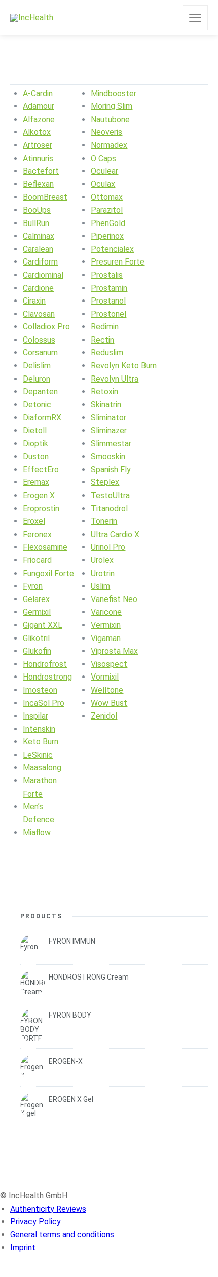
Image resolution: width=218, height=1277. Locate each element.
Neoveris (106, 132)
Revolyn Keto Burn (124, 365)
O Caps (103, 158)
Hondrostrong (47, 677)
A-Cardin (38, 93)
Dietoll (35, 430)
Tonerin (104, 521)
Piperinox (107, 236)
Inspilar (35, 716)
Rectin (102, 340)
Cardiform (40, 262)
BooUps (37, 210)
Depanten (40, 391)
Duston (36, 456)
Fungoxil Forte (48, 573)
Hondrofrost (45, 664)
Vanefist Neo (114, 599)
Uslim (100, 586)
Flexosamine (45, 547)
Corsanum (40, 352)
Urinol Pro (108, 547)
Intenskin (39, 729)
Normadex (109, 145)
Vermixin (106, 625)
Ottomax (107, 197)
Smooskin (108, 456)
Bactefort (41, 171)
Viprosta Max (114, 651)
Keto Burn (40, 741)
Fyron (33, 586)
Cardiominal (43, 275)
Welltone (107, 690)
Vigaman (106, 638)
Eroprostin (41, 508)
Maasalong (42, 767)
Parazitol (107, 210)
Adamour (38, 106)
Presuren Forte (117, 262)
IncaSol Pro (43, 703)
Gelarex (36, 599)
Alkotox (37, 132)
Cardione (38, 288)
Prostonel (108, 314)
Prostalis (107, 275)
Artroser (37, 145)
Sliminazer (109, 430)
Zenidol (104, 716)
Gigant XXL (42, 625)
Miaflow (37, 832)
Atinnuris (38, 158)
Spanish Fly (111, 469)
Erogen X (39, 495)
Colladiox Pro (46, 326)
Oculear (104, 171)
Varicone (106, 612)
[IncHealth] (31, 18)
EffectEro (41, 469)
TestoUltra (110, 495)
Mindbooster (113, 93)
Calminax (38, 236)
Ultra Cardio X (115, 534)
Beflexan (38, 184)
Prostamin (109, 288)
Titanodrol (109, 508)
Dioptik (35, 443)
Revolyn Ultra (114, 379)
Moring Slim (111, 106)
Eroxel (34, 521)
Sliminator (108, 417)
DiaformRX (42, 417)
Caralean (38, 249)
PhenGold (108, 223)
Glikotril (36, 638)
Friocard (37, 560)
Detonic (37, 404)
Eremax (36, 482)
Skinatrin (106, 404)
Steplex (105, 482)
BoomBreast (45, 197)
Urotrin (103, 573)
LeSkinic (38, 755)
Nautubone (110, 119)
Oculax (103, 184)
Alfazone (39, 119)
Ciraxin (34, 301)
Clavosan (39, 314)
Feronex (37, 534)
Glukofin (37, 651)
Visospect (109, 664)
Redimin (105, 326)
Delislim (37, 365)
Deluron (36, 379)
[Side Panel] (195, 17)
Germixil (37, 612)
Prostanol (108, 301)
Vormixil (105, 677)
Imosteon (40, 690)
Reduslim (107, 352)
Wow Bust (109, 703)
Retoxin (104, 391)
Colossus (39, 340)
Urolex (102, 560)
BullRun (36, 223)
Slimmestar (111, 443)
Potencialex (112, 249)
